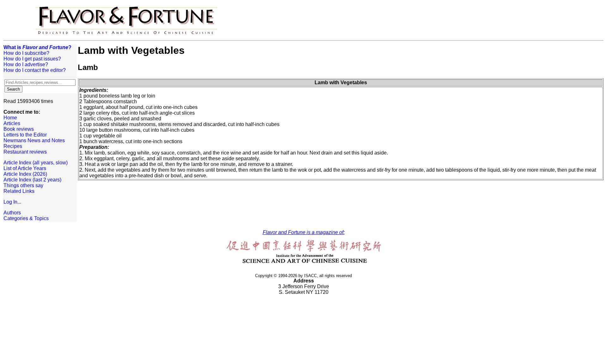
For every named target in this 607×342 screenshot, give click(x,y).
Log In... (12, 202)
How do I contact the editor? (34, 70)
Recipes (12, 146)
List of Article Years (24, 168)
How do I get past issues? (32, 58)
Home (10, 117)
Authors (12, 212)
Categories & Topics (26, 218)
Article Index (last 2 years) (32, 179)
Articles (11, 123)
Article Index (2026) (25, 174)
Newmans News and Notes (34, 140)
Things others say (23, 185)
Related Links (18, 191)
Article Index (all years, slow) (35, 162)
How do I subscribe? (26, 53)
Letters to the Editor (25, 134)
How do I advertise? (25, 64)
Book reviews (18, 129)
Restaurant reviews (25, 152)
